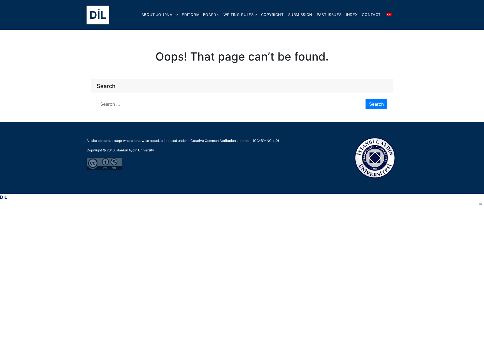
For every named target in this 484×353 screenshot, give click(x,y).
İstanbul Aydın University (134, 150)
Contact (371, 14)
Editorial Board (199, 14)
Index (351, 14)
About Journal (157, 14)
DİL (97, 14)
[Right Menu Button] (481, 204)
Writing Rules (238, 14)
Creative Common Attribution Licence (219, 141)
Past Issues (329, 14)
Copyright (272, 14)
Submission (300, 14)
